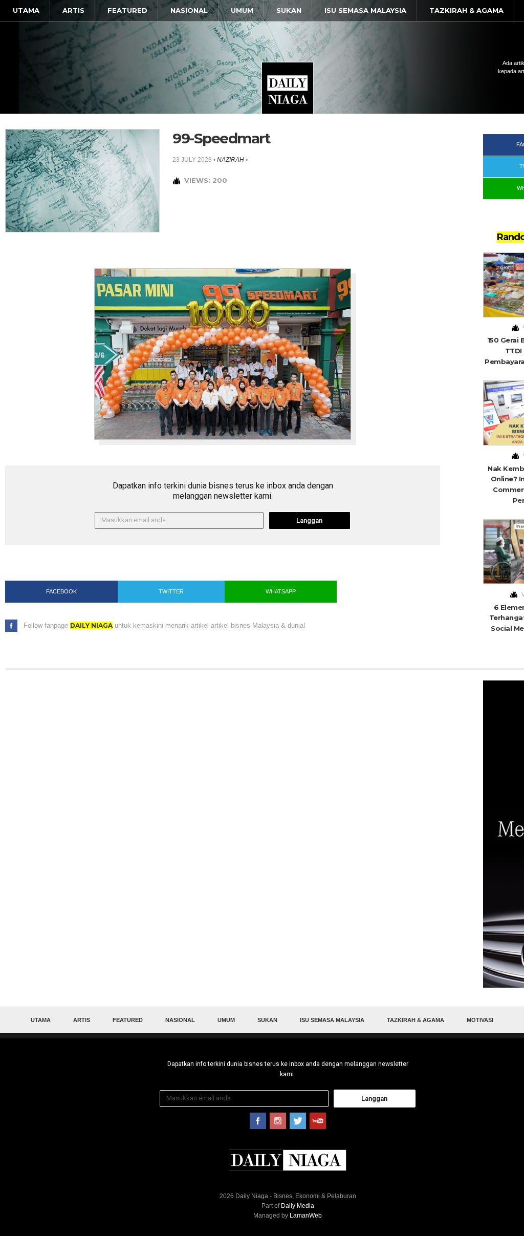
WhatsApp (281, 591)
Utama (26, 10)
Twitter (171, 591)
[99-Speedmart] (82, 180)
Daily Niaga (287, 88)
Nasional (189, 10)
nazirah (230, 159)
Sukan (288, 10)
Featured (127, 10)
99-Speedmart (221, 138)
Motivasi (480, 1020)
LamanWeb (306, 1215)
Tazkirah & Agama (466, 10)
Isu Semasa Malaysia (365, 10)
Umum (242, 10)
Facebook (61, 591)
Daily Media (297, 1205)
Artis (73, 10)
